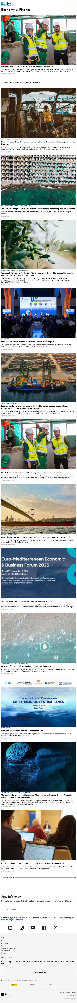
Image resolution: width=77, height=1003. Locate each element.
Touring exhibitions (8, 948)
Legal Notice (68, 992)
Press (3, 946)
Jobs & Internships (38, 972)
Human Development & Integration (17, 270)
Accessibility (61, 992)
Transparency (6, 950)
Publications (20, 82)
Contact (4, 953)
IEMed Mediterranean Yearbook (20, 139)
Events (28, 82)
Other (8, 728)
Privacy (74, 992)
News (3, 941)
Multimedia (36, 82)
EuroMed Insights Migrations (12, 920)
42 (75, 877)
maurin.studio (72, 998)
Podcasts (4, 943)
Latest (12, 82)
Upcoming (4, 82)
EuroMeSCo (13, 403)
